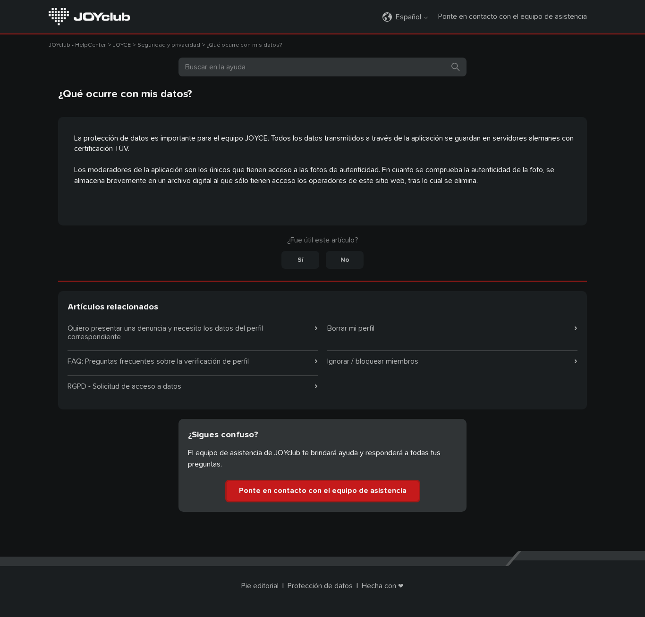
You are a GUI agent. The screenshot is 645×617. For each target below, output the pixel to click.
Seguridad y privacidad (168, 45)
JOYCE (122, 45)
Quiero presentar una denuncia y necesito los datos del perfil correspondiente (165, 333)
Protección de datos (320, 586)
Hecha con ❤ (383, 586)
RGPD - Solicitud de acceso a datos (124, 386)
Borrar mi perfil (350, 328)
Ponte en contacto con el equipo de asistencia (512, 16)
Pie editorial (260, 586)
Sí (300, 260)
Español (409, 17)
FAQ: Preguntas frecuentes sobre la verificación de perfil (158, 361)
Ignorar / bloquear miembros (372, 361)
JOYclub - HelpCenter (77, 45)
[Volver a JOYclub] (89, 16)
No (344, 260)
